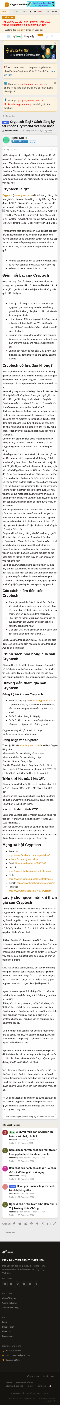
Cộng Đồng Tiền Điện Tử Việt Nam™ (30, 1393)
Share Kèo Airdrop (10, 1307)
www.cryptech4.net (23, 195)
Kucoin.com (7, 1336)
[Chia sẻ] (52, 150)
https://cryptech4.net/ (41, 700)
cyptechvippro (11, 130)
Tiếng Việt (49, 1376)
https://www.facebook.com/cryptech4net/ (29, 855)
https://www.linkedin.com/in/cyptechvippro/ (30, 871)
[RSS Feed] (36, 1284)
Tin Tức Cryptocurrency (28, 1140)
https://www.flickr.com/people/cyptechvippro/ (31, 879)
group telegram (25, 84)
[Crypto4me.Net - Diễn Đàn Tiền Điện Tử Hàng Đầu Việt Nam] (17, 36)
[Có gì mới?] (46, 36)
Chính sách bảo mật (14, 1386)
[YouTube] (11, 1284)
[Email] (23, 1284)
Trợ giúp (30, 1386)
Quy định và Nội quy (24, 1382)
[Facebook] (5, 1284)
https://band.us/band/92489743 (30, 863)
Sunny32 (13, 1140)
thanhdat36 (14, 1176)
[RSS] (50, 1386)
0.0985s (44, 1398)
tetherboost (14, 1194)
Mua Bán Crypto (27, 1194)
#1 (56, 150)
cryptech (48, 131)
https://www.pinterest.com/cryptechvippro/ (30, 890)
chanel (40, 84)
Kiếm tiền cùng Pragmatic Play (32, 1158)
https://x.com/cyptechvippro (25, 859)
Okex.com (7, 1331)
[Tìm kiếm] (52, 36)
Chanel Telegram (9, 1303)
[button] (8, 36)
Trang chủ (41, 1386)
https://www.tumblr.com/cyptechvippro (36, 883)
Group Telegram (9, 1298)
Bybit (4, 1322)
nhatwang (13, 1158)
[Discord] (30, 1284)
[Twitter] (17, 1284)
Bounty (23, 1176)
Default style (34, 1376)
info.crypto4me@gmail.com (18, 1355)
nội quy (21, 30)
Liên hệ (9, 1382)
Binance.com (8, 1327)
